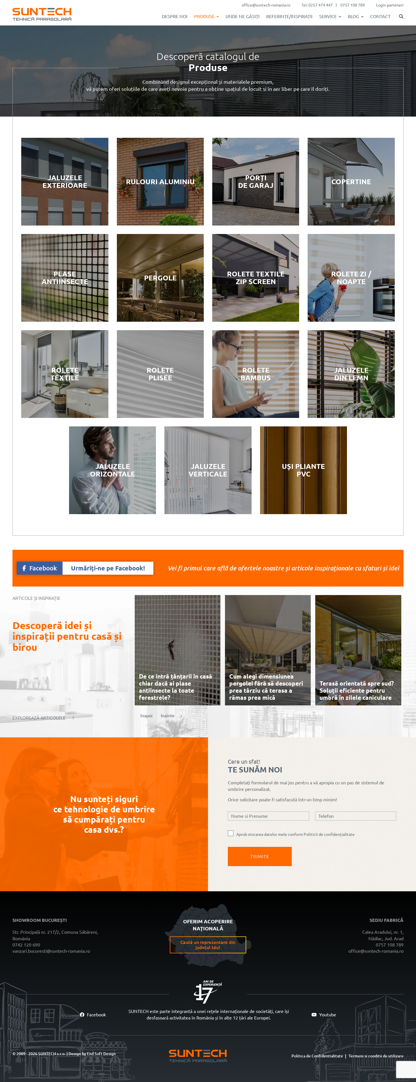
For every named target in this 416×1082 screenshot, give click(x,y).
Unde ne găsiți (243, 16)
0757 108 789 (352, 5)
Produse (204, 16)
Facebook (96, 1014)
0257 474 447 (320, 5)
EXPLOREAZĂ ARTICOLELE (39, 717)
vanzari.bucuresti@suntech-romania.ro (51, 951)
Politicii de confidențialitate (329, 834)
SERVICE (328, 16)
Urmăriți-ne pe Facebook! (87, 568)
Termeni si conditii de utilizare (376, 1056)
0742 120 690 (26, 944)
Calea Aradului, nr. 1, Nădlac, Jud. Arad (383, 935)
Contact (380, 16)
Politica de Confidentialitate (317, 1056)
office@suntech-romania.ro (266, 5)
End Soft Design (101, 1053)
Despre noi (174, 16)
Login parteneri (390, 5)
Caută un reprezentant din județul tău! (207, 945)
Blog (353, 16)
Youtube (327, 1014)
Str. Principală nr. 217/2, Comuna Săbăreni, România (55, 935)
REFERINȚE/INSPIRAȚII (289, 16)
